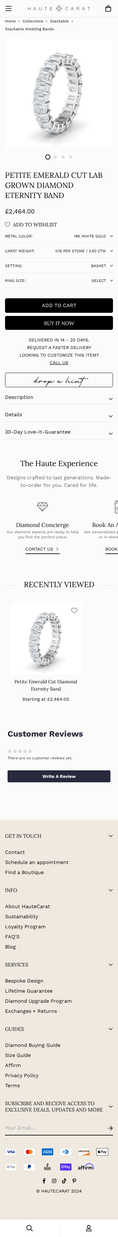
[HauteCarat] (59, 8)
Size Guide (18, 1055)
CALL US (59, 362)
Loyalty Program (25, 927)
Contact (15, 852)
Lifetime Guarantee (29, 991)
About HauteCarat (27, 906)
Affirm (13, 1065)
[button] (59, 776)
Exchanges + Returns (31, 1011)
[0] (107, 8)
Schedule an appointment (37, 862)
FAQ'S (12, 937)
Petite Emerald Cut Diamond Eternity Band (45, 685)
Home (10, 21)
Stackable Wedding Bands (29, 29)
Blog (10, 947)
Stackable (59, 21)
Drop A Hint (59, 380)
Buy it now (59, 323)
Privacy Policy (21, 1075)
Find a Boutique (24, 872)
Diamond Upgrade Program (38, 1001)
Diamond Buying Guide (32, 1045)
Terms (12, 1085)
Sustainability (21, 916)
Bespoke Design (24, 981)
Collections (33, 21)
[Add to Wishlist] (74, 610)
